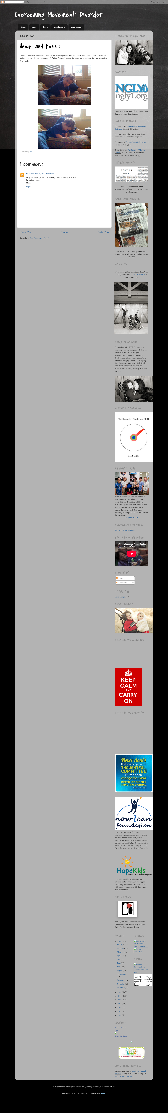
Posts (120, 578)
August (120, 970)
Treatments (59, 27)
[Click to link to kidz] (132, 1058)
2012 (120, 999)
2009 (120, 941)
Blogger (103, 1093)
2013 (120, 1003)
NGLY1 (45, 27)
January (120, 944)
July (119, 966)
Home (23, 27)
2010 (120, 992)
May (119, 959)
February (120, 948)
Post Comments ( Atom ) (39, 238)
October (120, 980)
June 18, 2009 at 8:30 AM (44, 173)
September (121, 974)
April (119, 955)
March (119, 952)
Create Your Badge (121, 1036)
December (121, 987)
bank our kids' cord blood (124, 1076)
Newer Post (26, 232)
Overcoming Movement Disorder (59, 14)
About (34, 27)
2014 (120, 1007)
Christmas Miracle (138, 274)
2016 (120, 1015)
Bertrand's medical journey (136, 142)
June (119, 963)
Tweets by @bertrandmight (125, 530)
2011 (120, 996)
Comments (122, 582)
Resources (76, 27)
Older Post (103, 232)
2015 (120, 1011)
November (121, 984)
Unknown (30, 173)
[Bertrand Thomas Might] (116, 1033)
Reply (28, 186)
